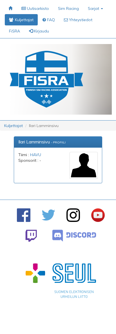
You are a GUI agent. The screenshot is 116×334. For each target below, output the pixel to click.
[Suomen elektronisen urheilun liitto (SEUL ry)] (61, 282)
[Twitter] (48, 215)
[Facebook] (23, 215)
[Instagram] (73, 215)
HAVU (35, 154)
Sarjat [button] (94, 8)
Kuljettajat (13, 125)
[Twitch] (31, 235)
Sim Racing (68, 8)
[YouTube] (98, 215)
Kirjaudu (41, 31)
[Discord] (74, 235)
